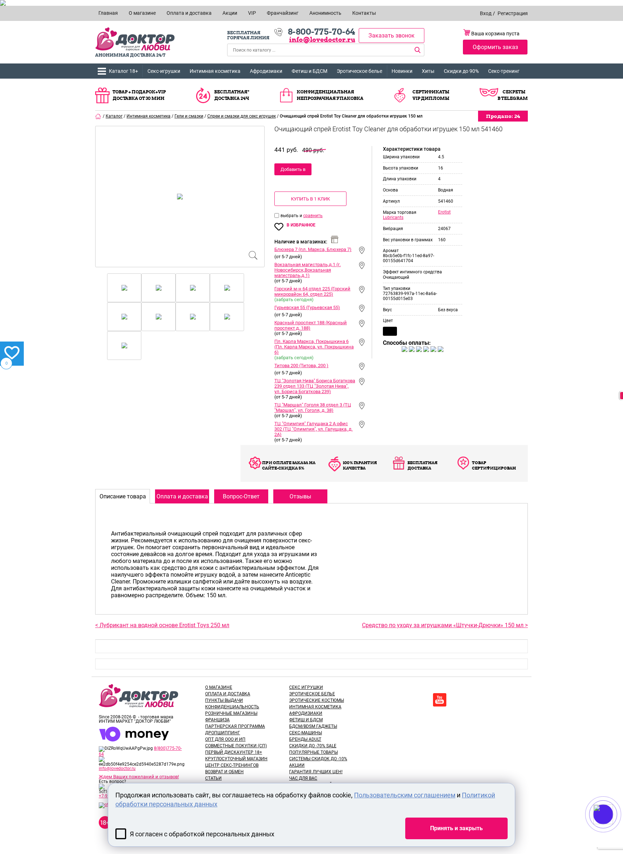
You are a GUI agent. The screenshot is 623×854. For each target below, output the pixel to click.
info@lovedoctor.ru (322, 39)
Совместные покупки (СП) (236, 745)
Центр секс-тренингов (232, 765)
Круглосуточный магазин (236, 758)
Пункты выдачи (224, 700)
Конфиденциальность (232, 706)
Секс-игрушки (163, 71)
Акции (297, 765)
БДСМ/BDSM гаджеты (313, 726)
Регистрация (513, 13)
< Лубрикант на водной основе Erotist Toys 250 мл (162, 625)
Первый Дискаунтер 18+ (233, 752)
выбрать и (291, 215)
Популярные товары (313, 752)
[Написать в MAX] (613, 828)
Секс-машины (305, 732)
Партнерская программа (235, 726)
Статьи (213, 778)
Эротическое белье (359, 71)
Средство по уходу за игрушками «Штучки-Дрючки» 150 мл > (445, 625)
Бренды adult (305, 739)
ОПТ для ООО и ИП (225, 739)
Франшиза (217, 719)
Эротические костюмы (316, 700)
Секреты (514, 91)
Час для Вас (303, 778)
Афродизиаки (266, 71)
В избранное (301, 225)
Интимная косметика (215, 71)
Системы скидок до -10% (318, 758)
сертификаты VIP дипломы (430, 95)
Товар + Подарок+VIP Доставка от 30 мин (139, 95)
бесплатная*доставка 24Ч (231, 95)
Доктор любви (134, 39)
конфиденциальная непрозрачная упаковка (330, 95)
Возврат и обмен (224, 771)
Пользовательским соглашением (404, 795)
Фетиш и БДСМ (309, 71)
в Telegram (513, 98)
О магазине (218, 687)
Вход (485, 13)
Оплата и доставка (227, 693)
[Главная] (98, 116)
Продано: (503, 116)
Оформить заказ (495, 47)
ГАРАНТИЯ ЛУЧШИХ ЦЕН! (316, 771)
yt (439, 699)
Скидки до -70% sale (312, 745)
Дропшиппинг (222, 732)
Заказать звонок (391, 35)
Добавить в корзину (292, 171)
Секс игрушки (306, 687)
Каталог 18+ (123, 71)
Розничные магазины (231, 713)
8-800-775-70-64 (321, 32)
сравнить (313, 215)
